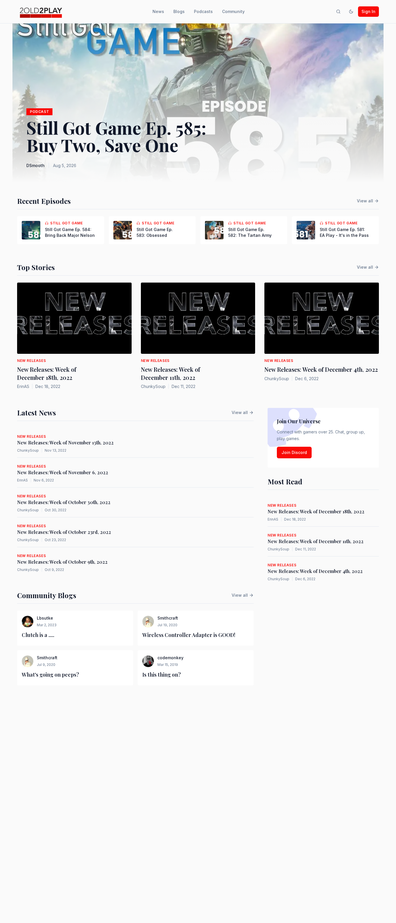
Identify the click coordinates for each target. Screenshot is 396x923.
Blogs (179, 11)
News (158, 11)
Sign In (368, 11)
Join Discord (294, 452)
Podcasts (203, 11)
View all (365, 200)
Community (233, 11)
